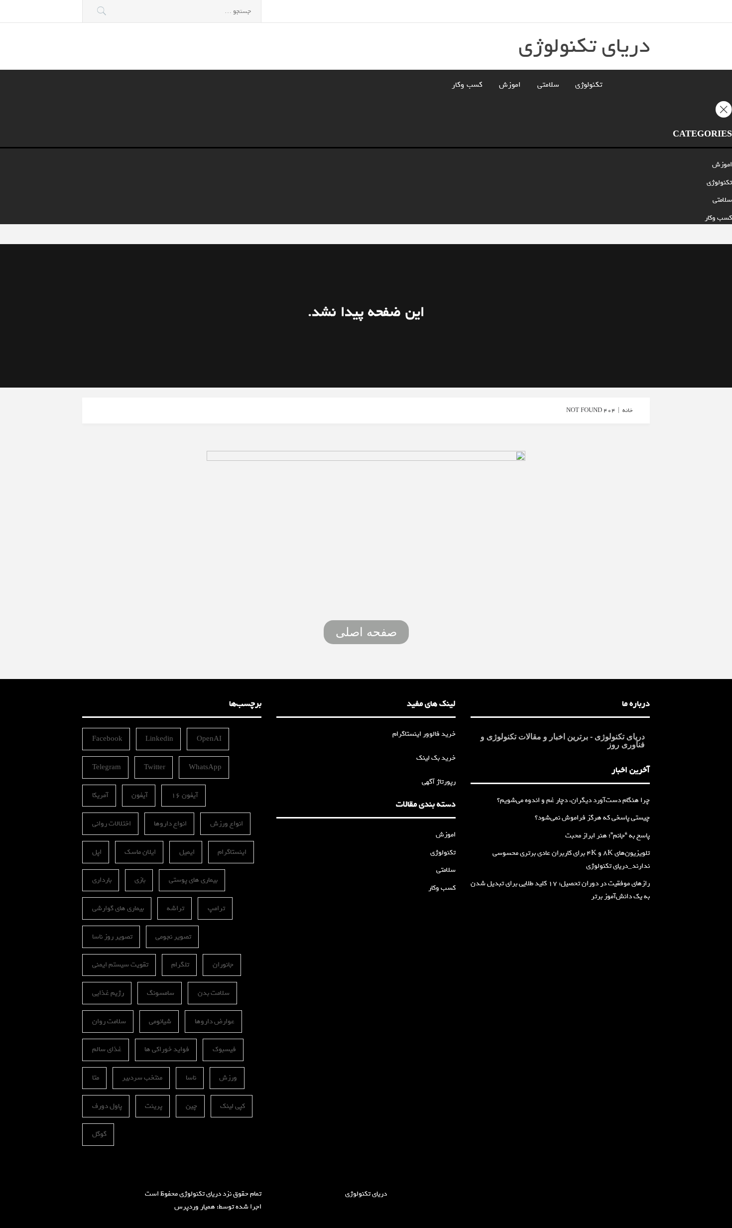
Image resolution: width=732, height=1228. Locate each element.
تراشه (175, 908)
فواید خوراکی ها (166, 1049)
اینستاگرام (232, 852)
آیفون (139, 795)
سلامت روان (109, 1021)
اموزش (510, 85)
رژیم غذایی (108, 993)
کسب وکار (467, 85)
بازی (139, 880)
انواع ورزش (226, 823)
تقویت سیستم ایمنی (120, 964)
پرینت (153, 1106)
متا (95, 1078)
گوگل (99, 1134)
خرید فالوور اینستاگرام (424, 734)
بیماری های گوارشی (118, 908)
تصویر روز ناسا (112, 937)
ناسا (191, 1078)
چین (191, 1106)
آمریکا (100, 795)
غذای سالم (107, 1049)
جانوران (223, 964)
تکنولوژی (588, 85)
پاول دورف (107, 1106)
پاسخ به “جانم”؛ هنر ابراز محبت (607, 835)
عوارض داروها (215, 1021)
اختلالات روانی (111, 823)
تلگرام (180, 964)
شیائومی (160, 1021)
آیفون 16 (184, 795)
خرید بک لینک (436, 758)
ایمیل (187, 852)
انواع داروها (170, 823)
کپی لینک (232, 1106)
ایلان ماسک (140, 852)
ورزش (228, 1078)
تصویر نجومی (173, 937)
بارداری (102, 880)
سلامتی (548, 85)
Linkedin (159, 739)
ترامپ (216, 908)
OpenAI (209, 739)
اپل (97, 852)
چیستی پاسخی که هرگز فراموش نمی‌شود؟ (592, 817)
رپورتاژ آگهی (439, 782)
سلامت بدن (214, 993)
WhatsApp (205, 767)
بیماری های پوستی (193, 880)
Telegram (106, 767)
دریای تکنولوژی (584, 46)
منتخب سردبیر (142, 1078)
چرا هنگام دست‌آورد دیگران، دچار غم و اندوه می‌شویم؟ (573, 800)
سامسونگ (160, 993)
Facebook (107, 739)
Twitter (154, 767)
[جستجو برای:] (172, 11)
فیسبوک (224, 1049)
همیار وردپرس (194, 1207)
